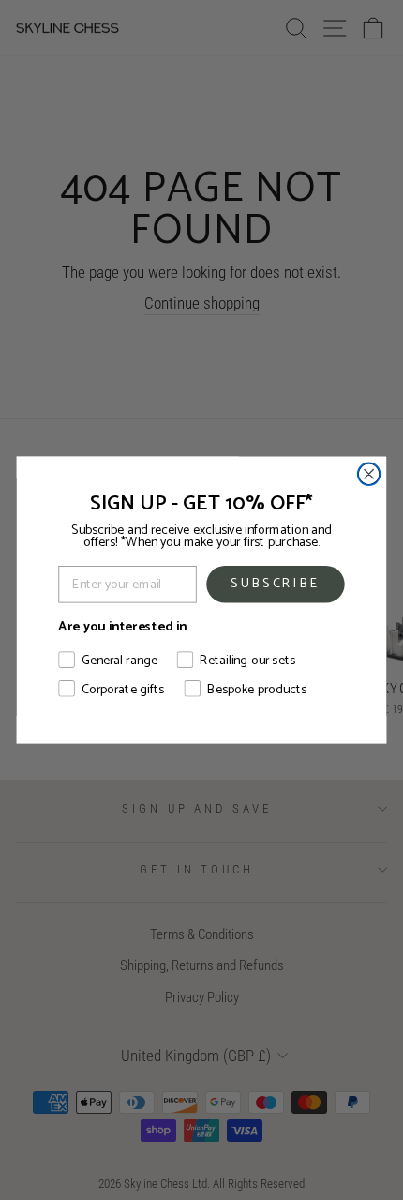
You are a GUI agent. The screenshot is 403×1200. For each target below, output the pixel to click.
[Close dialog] (369, 474)
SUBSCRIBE (276, 583)
